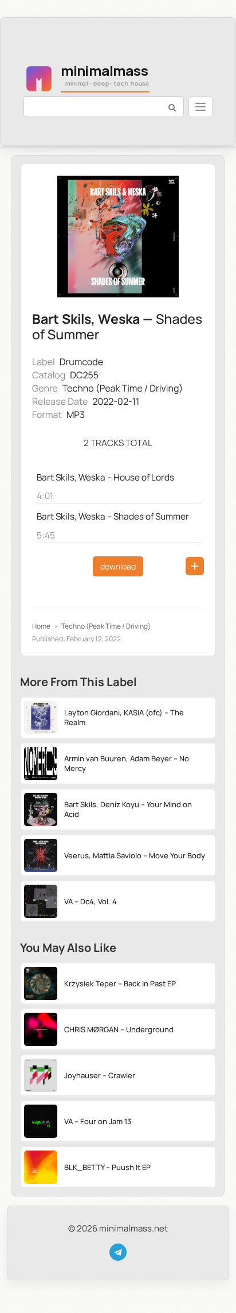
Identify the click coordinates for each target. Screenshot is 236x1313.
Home (41, 626)
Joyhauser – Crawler (99, 1075)
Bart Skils (61, 318)
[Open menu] (200, 106)
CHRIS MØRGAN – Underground (119, 1029)
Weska (119, 318)
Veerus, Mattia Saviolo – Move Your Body (134, 855)
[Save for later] (195, 566)
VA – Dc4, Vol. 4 (90, 901)
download (118, 566)
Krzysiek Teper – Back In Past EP (120, 983)
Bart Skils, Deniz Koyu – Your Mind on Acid (128, 809)
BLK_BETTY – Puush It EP (107, 1167)
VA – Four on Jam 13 (97, 1121)
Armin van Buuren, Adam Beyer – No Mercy (126, 763)
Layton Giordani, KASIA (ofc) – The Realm (124, 717)
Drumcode (81, 361)
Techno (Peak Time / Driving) (122, 388)
